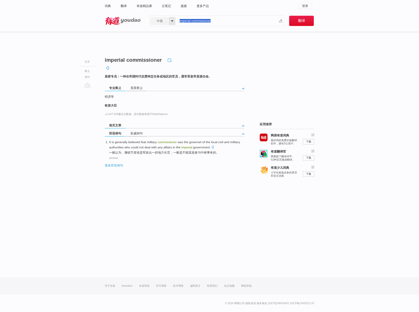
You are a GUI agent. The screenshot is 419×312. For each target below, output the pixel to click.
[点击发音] (212, 147)
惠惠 (184, 6)
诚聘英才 (195, 285)
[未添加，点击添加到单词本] (170, 59)
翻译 (124, 6)
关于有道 (110, 285)
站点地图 (229, 285)
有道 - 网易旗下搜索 (123, 21)
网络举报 (246, 285)
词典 (108, 6)
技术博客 (178, 285)
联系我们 (212, 285)
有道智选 (144, 285)
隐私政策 (251, 303)
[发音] (108, 68)
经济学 (109, 96)
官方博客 (161, 285)
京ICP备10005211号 (302, 303)
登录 (305, 6)
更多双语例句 (114, 165)
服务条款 (262, 303)
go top (87, 85)
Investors (127, 285)
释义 (87, 71)
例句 (87, 77)
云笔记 (166, 6)
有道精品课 (144, 6)
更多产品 (203, 6)
